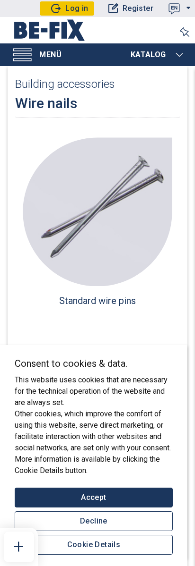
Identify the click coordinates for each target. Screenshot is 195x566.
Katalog (148, 54)
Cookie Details (94, 544)
